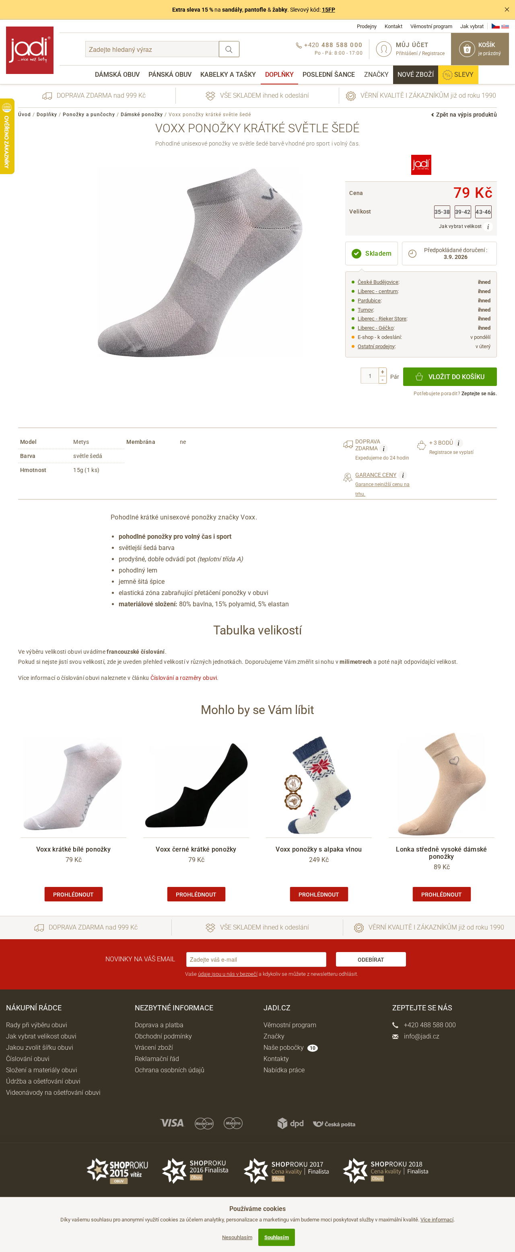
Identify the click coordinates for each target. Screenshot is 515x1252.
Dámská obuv (117, 74)
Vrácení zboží (154, 1047)
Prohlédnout (73, 894)
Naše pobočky (289, 1047)
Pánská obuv (170, 74)
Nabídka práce (284, 1070)
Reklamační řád (157, 1059)
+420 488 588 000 (429, 1025)
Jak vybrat (472, 26)
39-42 (463, 212)
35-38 (442, 212)
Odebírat (371, 959)
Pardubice (369, 301)
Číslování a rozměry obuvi (183, 678)
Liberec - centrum (378, 291)
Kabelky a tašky (228, 74)
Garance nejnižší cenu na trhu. (382, 484)
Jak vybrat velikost (461, 226)
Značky (376, 74)
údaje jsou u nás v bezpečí (228, 974)
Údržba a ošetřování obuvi (43, 1081)
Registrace (433, 53)
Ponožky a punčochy (89, 114)
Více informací (436, 1220)
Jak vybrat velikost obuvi (41, 1036)
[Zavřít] (507, 10)
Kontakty (276, 1059)
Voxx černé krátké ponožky (196, 849)
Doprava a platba (159, 1025)
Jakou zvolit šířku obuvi (39, 1047)
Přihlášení (407, 53)
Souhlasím (276, 1237)
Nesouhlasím (237, 1237)
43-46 (483, 212)
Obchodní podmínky (163, 1036)
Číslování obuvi (27, 1059)
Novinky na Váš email (140, 959)
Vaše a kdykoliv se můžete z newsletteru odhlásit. (271, 974)
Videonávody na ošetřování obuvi (53, 1092)
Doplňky (279, 74)
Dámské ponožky (142, 114)
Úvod (24, 114)
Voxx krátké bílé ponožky (73, 849)
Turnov (365, 310)
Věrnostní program (431, 26)
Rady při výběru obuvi (36, 1025)
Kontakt (393, 26)
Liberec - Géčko (375, 328)
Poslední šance (329, 74)
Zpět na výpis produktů (466, 114)
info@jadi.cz (420, 1036)
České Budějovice (378, 282)
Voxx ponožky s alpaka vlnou (319, 849)
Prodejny (367, 26)
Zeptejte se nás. (479, 393)
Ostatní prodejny (376, 346)
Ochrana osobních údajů (169, 1070)
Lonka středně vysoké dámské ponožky (441, 853)
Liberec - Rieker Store (382, 319)
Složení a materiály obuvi (41, 1070)
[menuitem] (117, 75)
